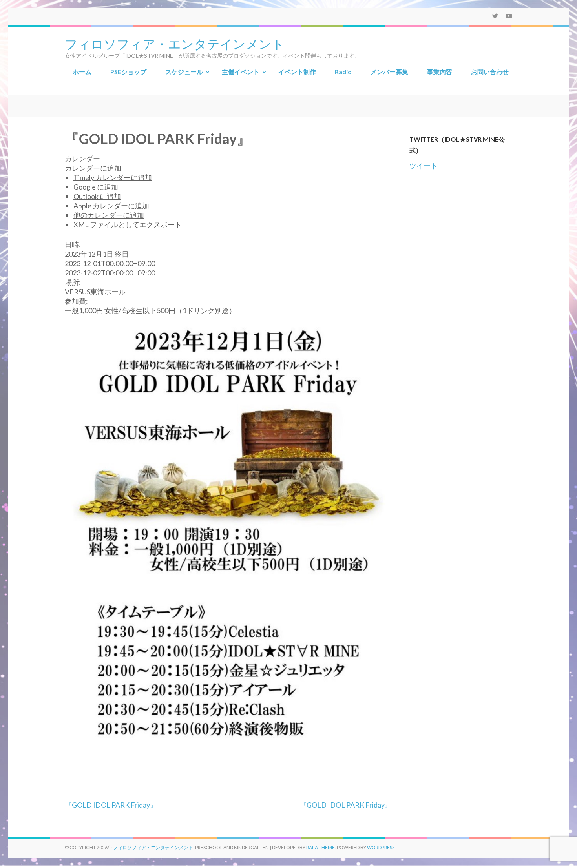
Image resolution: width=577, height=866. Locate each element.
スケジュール (184, 71)
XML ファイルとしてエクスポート (127, 224)
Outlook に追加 (97, 196)
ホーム (82, 71)
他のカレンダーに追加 (108, 215)
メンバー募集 (389, 71)
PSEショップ (128, 71)
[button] (93, 168)
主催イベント (240, 71)
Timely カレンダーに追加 (112, 177)
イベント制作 (297, 71)
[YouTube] (509, 15)
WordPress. (381, 847)
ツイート (423, 165)
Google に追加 (95, 186)
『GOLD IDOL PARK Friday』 (111, 804)
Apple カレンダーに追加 (111, 205)
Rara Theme (320, 847)
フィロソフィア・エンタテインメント (175, 43)
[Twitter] (495, 15)
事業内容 (439, 71)
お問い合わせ (490, 71)
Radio (343, 71)
